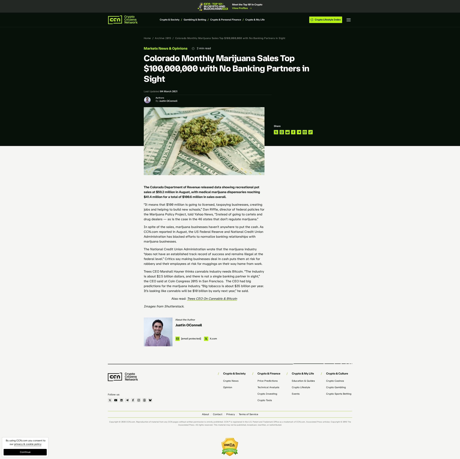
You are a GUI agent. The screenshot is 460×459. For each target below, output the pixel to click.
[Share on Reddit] (287, 132)
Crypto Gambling (336, 387)
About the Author (185, 319)
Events (296, 393)
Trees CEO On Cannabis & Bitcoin (212, 299)
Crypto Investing (267, 393)
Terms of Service (248, 414)
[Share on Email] (305, 132)
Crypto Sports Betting (338, 393)
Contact (217, 414)
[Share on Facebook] (293, 132)
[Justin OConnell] (158, 332)
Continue (25, 452)
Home (147, 38)
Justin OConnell (168, 100)
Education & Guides (303, 380)
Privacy (230, 414)
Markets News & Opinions (165, 48)
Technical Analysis (268, 387)
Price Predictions (267, 380)
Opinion (227, 387)
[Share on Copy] (310, 132)
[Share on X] (276, 132)
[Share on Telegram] (299, 132)
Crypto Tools (264, 400)
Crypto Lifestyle (301, 387)
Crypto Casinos (335, 380)
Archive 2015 (163, 38)
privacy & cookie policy (27, 444)
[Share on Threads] (282, 132)
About (205, 414)
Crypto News (230, 380)
